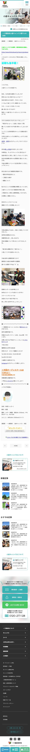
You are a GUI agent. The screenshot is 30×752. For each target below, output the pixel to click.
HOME (16, 446)
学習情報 (5, 647)
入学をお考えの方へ (8, 642)
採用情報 (5, 719)
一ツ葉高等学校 (17, 743)
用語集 (4, 693)
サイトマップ (6, 706)
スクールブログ (7, 690)
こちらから (10, 381)
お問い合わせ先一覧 (15, 728)
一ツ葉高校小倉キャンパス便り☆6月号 (14, 34)
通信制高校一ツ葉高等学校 (5, 5)
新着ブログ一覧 (7, 700)
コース (5, 637)
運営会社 (5, 716)
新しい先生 (8, 149)
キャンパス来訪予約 (8, 673)
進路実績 (5, 651)
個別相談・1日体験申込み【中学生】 (12, 676)
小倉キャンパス (22, 25)
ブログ (28, 25)
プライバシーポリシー (8, 703)
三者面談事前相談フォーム (9, 679)
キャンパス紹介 (15, 25)
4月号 (3, 141)
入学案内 (5, 656)
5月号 (7, 141)
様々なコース (23, 327)
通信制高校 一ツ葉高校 (6, 25)
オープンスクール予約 (8, 663)
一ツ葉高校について (8, 628)
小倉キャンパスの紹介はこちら (20, 29)
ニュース (5, 696)
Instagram (4, 363)
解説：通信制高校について (9, 683)
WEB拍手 (15, 429)
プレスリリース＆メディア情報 (10, 686)
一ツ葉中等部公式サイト (15, 732)
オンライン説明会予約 (8, 669)
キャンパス (6, 633)
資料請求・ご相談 (7, 666)
